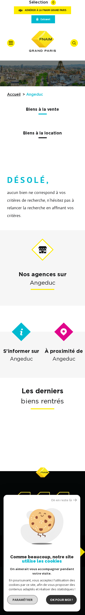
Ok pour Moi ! (61, 600)
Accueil (14, 94)
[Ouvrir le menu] (11, 43)
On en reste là (61, 500)
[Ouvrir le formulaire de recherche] (74, 43)
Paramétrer (23, 600)
